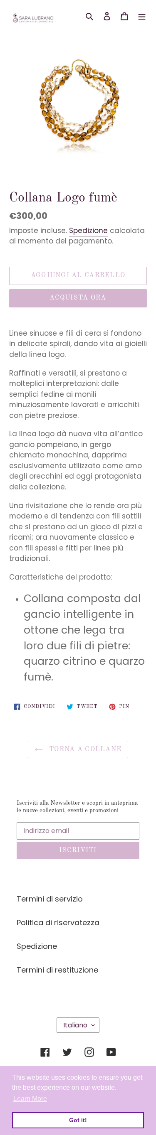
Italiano (75, 1025)
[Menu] (142, 15)
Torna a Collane (84, 749)
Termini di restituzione (57, 970)
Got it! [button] (78, 1120)
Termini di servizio (50, 899)
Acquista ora (78, 298)
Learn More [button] (30, 1098)
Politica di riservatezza (58, 922)
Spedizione (88, 231)
